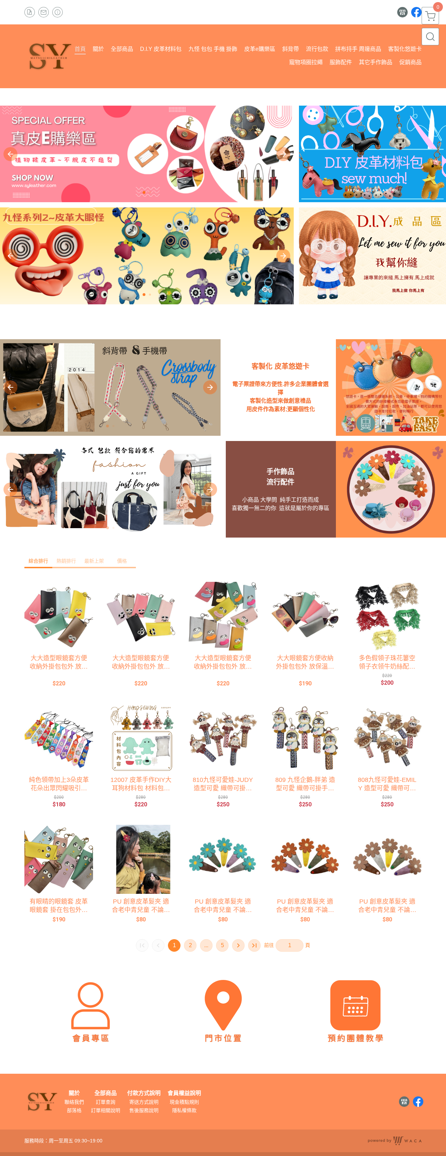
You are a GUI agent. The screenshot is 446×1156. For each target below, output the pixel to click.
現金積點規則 (184, 1102)
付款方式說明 (144, 1093)
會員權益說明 (184, 1093)
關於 (74, 1093)
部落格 (74, 1110)
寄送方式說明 (144, 1102)
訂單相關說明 (105, 1110)
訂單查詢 (105, 1102)
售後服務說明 (144, 1110)
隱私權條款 (184, 1110)
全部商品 (105, 1093)
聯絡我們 (74, 1102)
